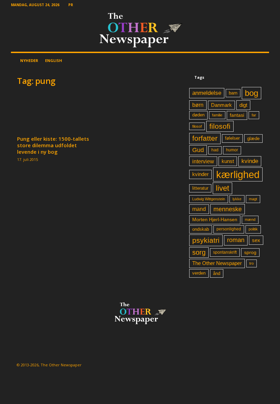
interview (203, 161)
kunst (228, 161)
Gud (198, 150)
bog (251, 93)
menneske (227, 209)
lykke (237, 199)
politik (253, 229)
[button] (258, 60)
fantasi (237, 115)
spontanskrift (225, 252)
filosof (197, 126)
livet (222, 188)
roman (235, 240)
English (53, 60)
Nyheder (29, 60)
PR (70, 4)
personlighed (228, 229)
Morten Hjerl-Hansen (214, 219)
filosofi (219, 126)
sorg (199, 252)
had (215, 150)
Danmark (221, 105)
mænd (250, 219)
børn (198, 105)
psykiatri (206, 240)
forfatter (205, 138)
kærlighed (238, 174)
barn (233, 93)
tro (251, 263)
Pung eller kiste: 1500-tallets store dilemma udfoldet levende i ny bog (53, 145)
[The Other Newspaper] (140, 31)
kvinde (249, 160)
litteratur (200, 188)
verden (199, 273)
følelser (232, 138)
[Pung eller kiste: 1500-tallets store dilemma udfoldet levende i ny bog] (54, 113)
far (254, 115)
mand (199, 209)
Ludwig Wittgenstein (208, 199)
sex (256, 240)
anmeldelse (206, 92)
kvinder (200, 174)
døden (198, 114)
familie (217, 115)
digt (243, 105)
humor (232, 150)
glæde (253, 138)
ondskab (200, 229)
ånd (216, 273)
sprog (250, 252)
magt (253, 199)
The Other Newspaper (217, 263)
